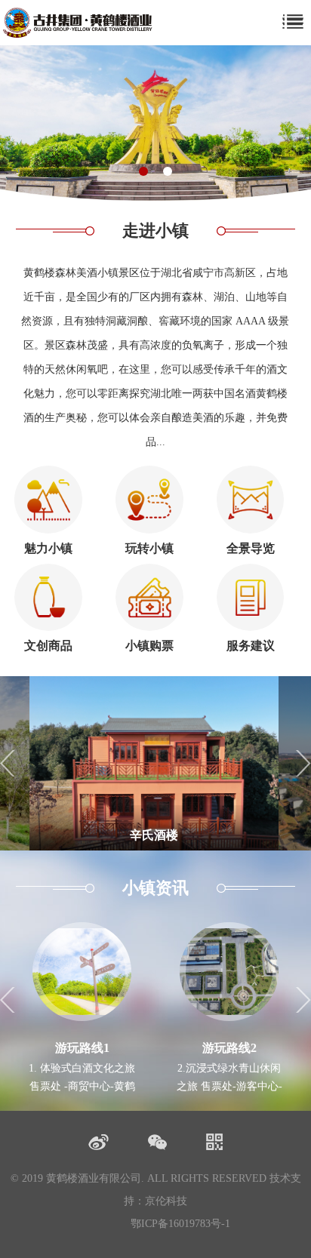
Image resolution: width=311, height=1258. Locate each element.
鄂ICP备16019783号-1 (180, 1223)
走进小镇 (155, 230)
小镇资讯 (155, 887)
